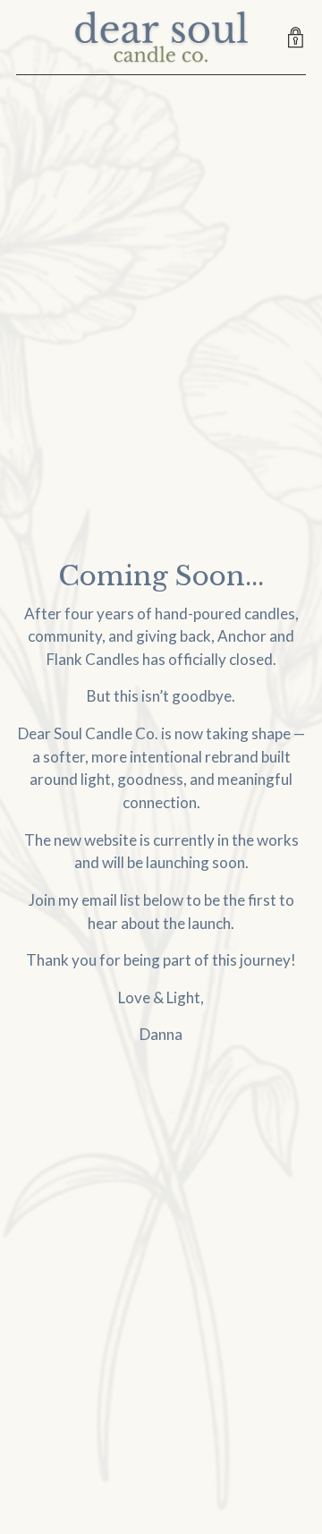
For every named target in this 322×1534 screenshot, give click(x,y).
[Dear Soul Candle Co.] (161, 37)
